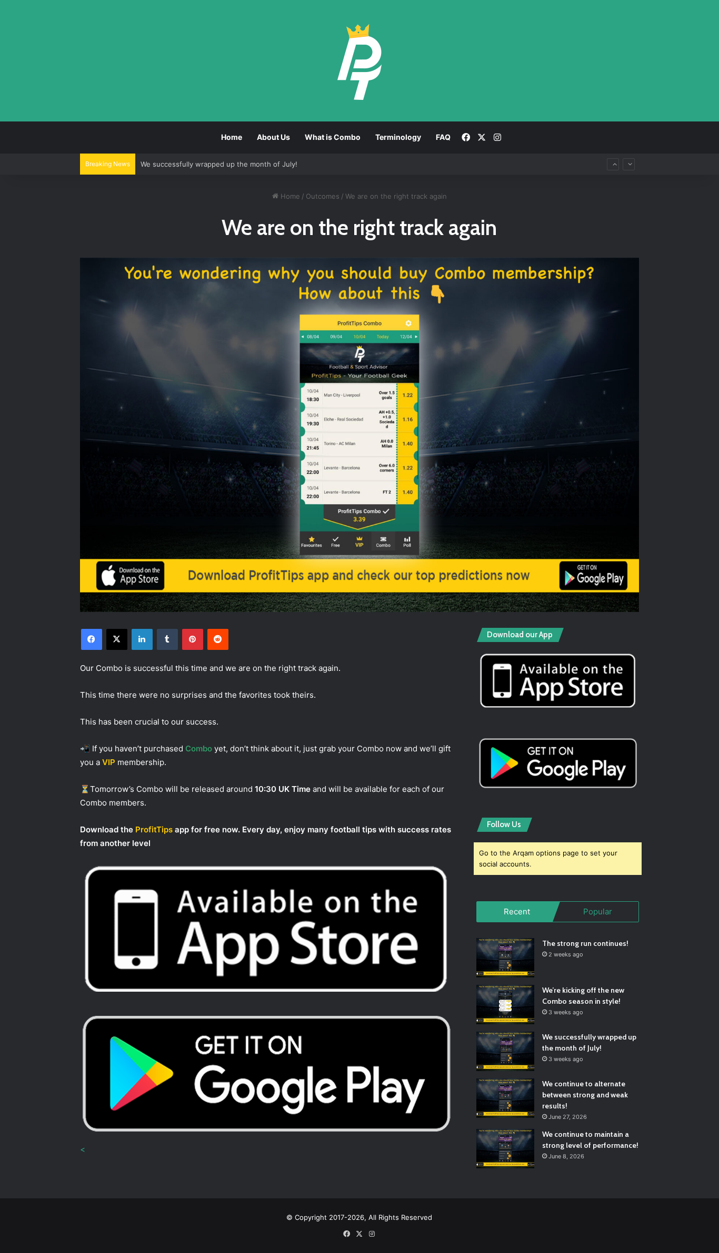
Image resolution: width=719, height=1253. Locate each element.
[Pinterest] (192, 639)
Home (231, 137)
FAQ (443, 137)
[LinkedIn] (142, 639)
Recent (517, 911)
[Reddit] (217, 639)
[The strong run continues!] (505, 957)
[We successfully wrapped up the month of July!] (505, 1051)
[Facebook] (91, 639)
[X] (116, 639)
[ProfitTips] (359, 62)
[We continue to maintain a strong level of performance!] (505, 1148)
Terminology (398, 137)
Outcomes (322, 196)
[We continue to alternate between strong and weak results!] (505, 1098)
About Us (273, 137)
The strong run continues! (585, 943)
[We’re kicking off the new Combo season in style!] (505, 1004)
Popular (597, 911)
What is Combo (333, 137)
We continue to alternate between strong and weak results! (239, 170)
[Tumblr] (167, 639)
